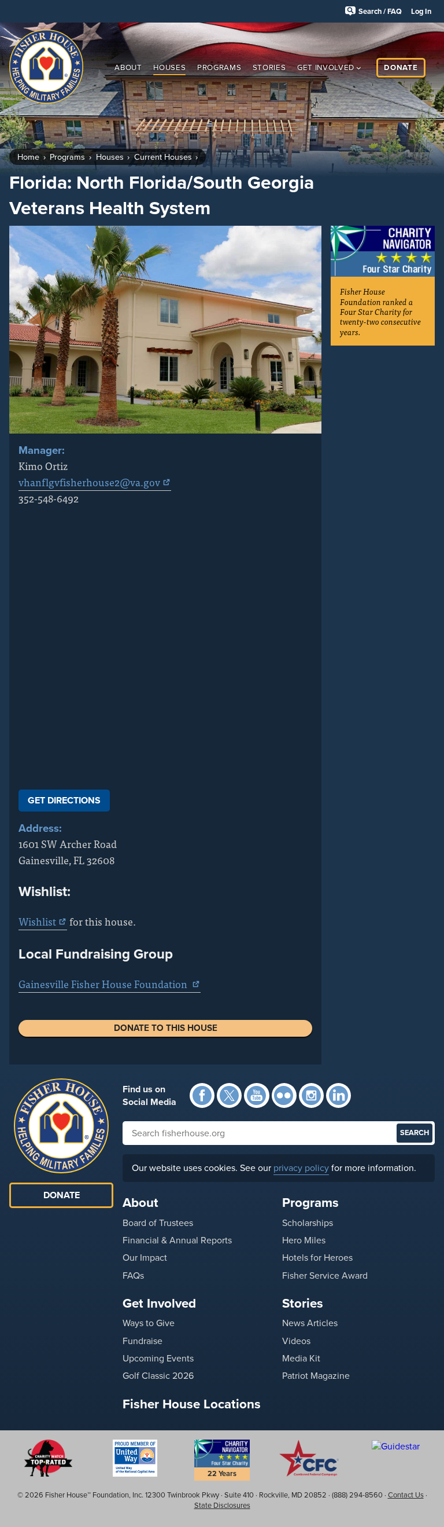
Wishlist (37, 921)
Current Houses (163, 157)
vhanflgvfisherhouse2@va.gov (89, 481)
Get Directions (64, 800)
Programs (219, 67)
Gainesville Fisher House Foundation (104, 983)
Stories (269, 67)
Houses (169, 67)
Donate (400, 67)
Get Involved (325, 67)
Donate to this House (165, 1028)
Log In (421, 11)
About (128, 67)
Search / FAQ (380, 11)
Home (28, 157)
